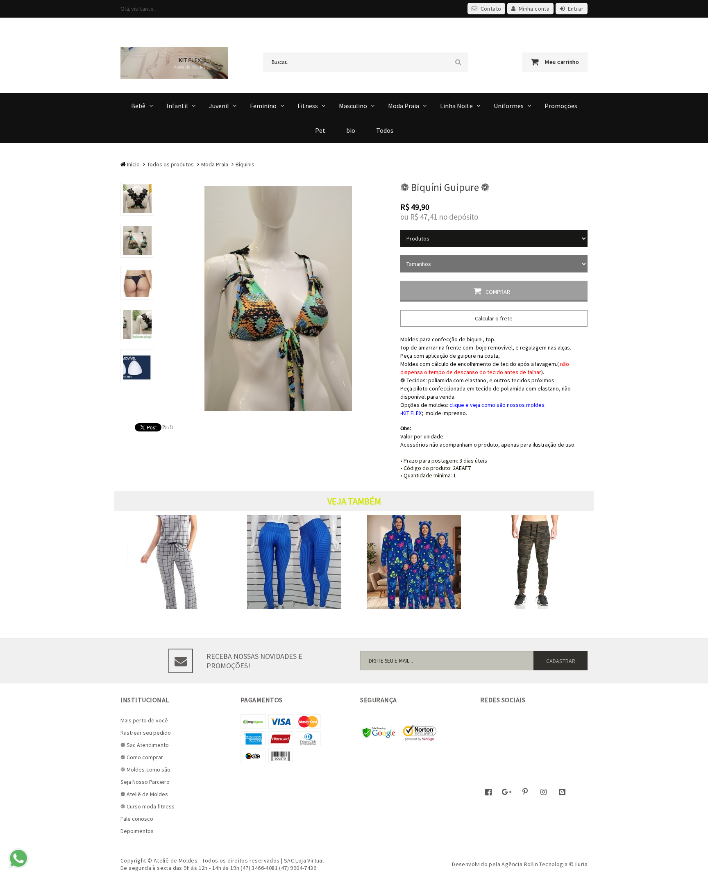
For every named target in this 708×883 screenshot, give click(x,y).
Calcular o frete (494, 318)
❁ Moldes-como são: (146, 769)
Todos (384, 130)
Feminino (263, 106)
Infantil (177, 106)
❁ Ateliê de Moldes (144, 794)
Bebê (138, 106)
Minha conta (534, 8)
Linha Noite (456, 106)
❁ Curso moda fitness (147, 806)
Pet (320, 130)
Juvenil (219, 106)
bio (350, 130)
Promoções (561, 106)
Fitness (307, 106)
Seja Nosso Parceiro (145, 781)
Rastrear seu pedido (145, 732)
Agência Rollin (520, 864)
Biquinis (245, 164)
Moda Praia (403, 106)
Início (133, 164)
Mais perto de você (144, 720)
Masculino (353, 106)
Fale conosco (136, 818)
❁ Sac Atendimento (144, 745)
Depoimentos (137, 831)
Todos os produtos (170, 164)
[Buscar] (458, 62)
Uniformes (509, 106)
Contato (491, 8)
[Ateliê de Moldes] (174, 62)
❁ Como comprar (141, 757)
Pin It (167, 427)
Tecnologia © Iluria (563, 864)
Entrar (575, 8)
